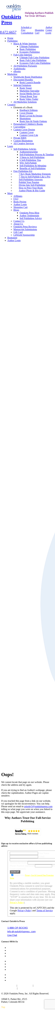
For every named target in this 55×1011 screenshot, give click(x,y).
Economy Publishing (30, 52)
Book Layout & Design (31, 115)
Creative (11, 104)
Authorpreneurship (29, 151)
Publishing (12, 41)
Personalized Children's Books (28, 124)
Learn (10, 146)
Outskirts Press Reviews (25, 226)
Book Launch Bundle (30, 82)
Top (3, 1007)
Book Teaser (26, 88)
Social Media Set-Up (30, 93)
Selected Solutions (22, 85)
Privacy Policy (17, 902)
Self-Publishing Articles (24, 149)
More (10, 193)
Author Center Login (49, 30)
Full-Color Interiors (22, 54)
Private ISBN (19, 138)
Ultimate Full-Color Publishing (34, 57)
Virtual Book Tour (28, 96)
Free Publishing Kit (22, 171)
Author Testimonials (29, 215)
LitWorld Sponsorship (24, 235)
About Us (18, 224)
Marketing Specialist (29, 90)
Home (10, 38)
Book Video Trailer (29, 99)
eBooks (17, 71)
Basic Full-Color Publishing (33, 60)
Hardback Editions (29, 110)
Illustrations (25, 118)
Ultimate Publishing (29, 46)
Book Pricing (19, 201)
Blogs (16, 210)
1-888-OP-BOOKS (17, 927)
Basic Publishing (28, 49)
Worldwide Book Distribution (27, 77)
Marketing (12, 74)
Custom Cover (27, 132)
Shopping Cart (20, 207)
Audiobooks (19, 68)
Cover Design (26, 113)
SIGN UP (15, 872)
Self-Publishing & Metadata (33, 165)
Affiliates (17, 196)
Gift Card (18, 232)
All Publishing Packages (25, 66)
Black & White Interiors (25, 43)
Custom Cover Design (24, 129)
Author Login (20, 204)
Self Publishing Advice (31, 218)
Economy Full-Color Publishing (35, 63)
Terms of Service (44, 910)
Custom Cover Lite (29, 135)
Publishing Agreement (29, 988)
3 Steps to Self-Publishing (32, 157)
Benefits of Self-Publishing (33, 168)
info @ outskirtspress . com (21, 931)
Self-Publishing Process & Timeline (37, 154)
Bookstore (12, 237)
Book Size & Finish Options (33, 121)
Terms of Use (24, 985)
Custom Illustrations (23, 140)
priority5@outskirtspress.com (38, 806)
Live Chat (12, 935)
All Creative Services (23, 143)
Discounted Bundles (23, 79)
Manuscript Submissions (25, 229)
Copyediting (19, 127)
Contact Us (18, 221)
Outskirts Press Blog (29, 212)
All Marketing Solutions (25, 102)
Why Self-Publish (28, 163)
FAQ (15, 199)
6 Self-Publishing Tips (30, 160)
